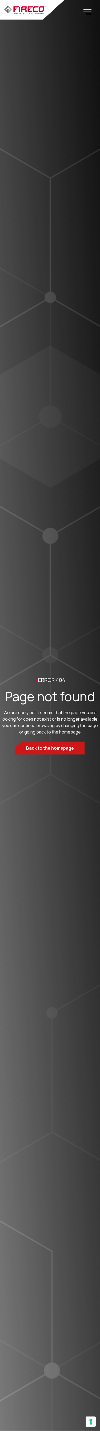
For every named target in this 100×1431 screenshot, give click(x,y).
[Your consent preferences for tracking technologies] (91, 1421)
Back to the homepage (50, 748)
